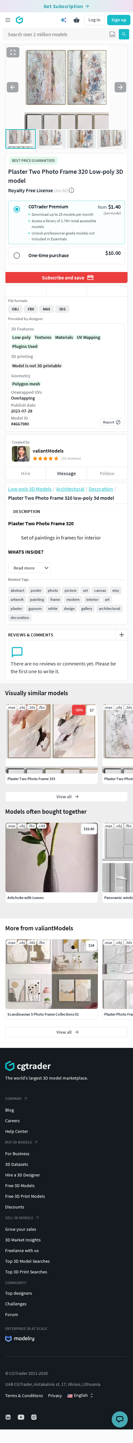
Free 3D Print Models (25, 1196)
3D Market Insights (23, 1240)
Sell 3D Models (19, 1217)
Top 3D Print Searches (26, 1272)
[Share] (107, 291)
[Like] (25, 291)
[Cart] (76, 20)
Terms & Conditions (24, 1395)
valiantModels (48, 450)
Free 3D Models (20, 1185)
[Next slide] (120, 87)
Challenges (15, 1304)
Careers (12, 1121)
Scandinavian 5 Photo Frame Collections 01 (43, 1014)
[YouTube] (21, 1417)
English (77, 1395)
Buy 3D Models (18, 1142)
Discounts (14, 1207)
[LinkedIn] (9, 1417)
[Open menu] (8, 20)
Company (13, 1098)
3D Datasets (16, 1164)
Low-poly (21, 337)
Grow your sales (20, 1229)
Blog (9, 1110)
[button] (112, 34)
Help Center (16, 1131)
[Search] (124, 34)
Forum (11, 1314)
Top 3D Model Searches (27, 1261)
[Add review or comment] (122, 635)
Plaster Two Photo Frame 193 (31, 778)
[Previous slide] (12, 87)
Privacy (55, 1395)
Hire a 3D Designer (22, 1175)
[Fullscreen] (12, 52)
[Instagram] (34, 1417)
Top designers (18, 1293)
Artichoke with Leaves (25, 897)
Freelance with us (22, 1250)
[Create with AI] (63, 20)
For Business (17, 1153)
